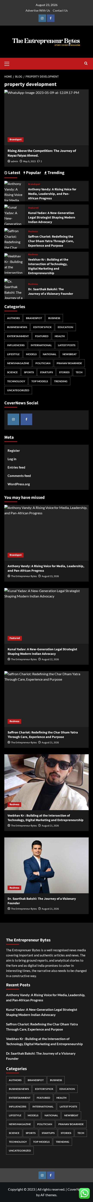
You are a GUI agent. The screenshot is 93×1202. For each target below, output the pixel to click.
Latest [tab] (13, 173)
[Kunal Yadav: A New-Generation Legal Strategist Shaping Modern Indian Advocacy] (46, 616)
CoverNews (76, 1189)
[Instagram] (42, 18)
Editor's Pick (42, 327)
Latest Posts (66, 345)
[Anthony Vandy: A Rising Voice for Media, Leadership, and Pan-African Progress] (46, 533)
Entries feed (16, 467)
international (41, 345)
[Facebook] (51, 18)
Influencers (15, 345)
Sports (29, 372)
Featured (33, 208)
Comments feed (19, 476)
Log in (12, 459)
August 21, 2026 (50, 742)
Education (65, 327)
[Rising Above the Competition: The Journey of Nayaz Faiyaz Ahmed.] (46, 117)
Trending (60, 381)
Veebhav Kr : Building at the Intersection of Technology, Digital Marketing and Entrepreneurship (48, 266)
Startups (46, 372)
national (49, 354)
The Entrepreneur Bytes (24, 576)
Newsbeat (70, 354)
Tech (79, 372)
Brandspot (16, 139)
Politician (42, 363)
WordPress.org (19, 484)
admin (14, 161)
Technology (16, 381)
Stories (64, 372)
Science (12, 372)
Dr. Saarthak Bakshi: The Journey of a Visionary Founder (50, 291)
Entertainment (18, 336)
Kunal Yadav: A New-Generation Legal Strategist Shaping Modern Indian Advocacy (51, 217)
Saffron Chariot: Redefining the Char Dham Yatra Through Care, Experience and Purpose (51, 241)
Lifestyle (13, 354)
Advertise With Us (38, 10)
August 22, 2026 (50, 659)
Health (60, 336)
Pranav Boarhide (69, 363)
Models (31, 354)
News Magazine (18, 363)
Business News (17, 327)
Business (33, 231)
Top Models (39, 381)
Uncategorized (18, 390)
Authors (13, 318)
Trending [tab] (55, 173)
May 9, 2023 (29, 161)
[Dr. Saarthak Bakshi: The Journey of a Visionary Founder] (14, 294)
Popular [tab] (33, 173)
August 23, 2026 (50, 576)
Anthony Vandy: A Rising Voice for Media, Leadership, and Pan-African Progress (52, 194)
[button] (8, 63)
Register (14, 450)
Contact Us (60, 10)
